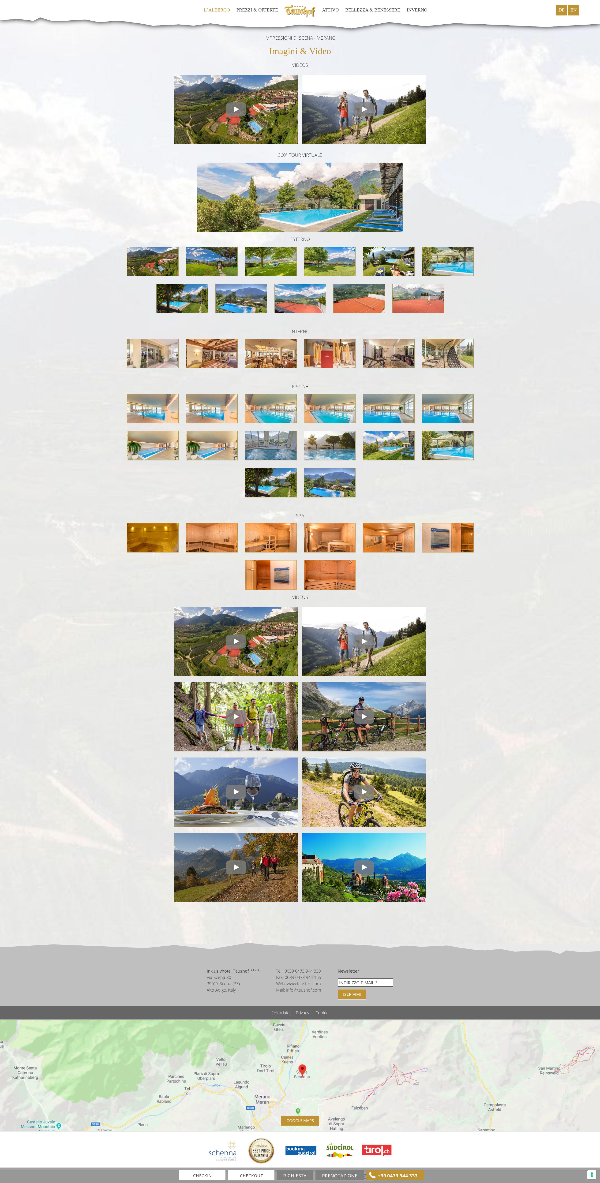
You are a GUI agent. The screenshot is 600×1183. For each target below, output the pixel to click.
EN (573, 10)
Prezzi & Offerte (257, 10)
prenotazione (339, 1175)
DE (562, 10)
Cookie (322, 1012)
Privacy (303, 1012)
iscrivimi (352, 994)
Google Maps (300, 1120)
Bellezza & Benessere (372, 10)
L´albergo (217, 10)
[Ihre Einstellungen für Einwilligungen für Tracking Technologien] (591, 1174)
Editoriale (281, 1012)
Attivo (330, 10)
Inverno (417, 10)
